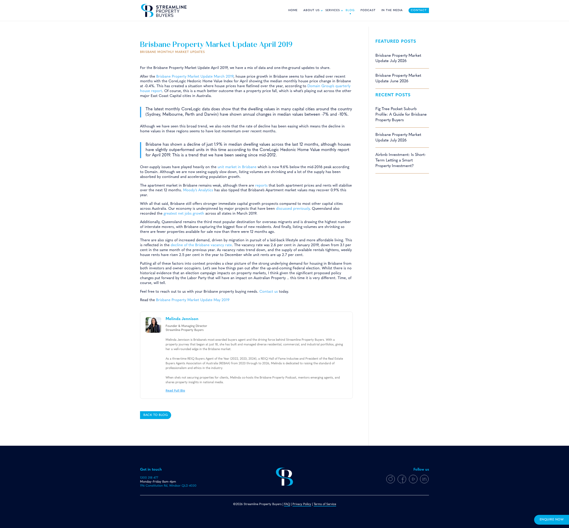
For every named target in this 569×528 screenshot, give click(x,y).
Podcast (368, 10)
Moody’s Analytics (198, 190)
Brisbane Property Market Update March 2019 (194, 77)
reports (261, 185)
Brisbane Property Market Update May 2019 (193, 300)
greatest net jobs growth (184, 214)
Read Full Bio (175, 390)
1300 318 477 (149, 478)
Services (332, 10)
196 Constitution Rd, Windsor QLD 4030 (168, 486)
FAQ (287, 504)
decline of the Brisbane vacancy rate (201, 245)
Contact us (268, 292)
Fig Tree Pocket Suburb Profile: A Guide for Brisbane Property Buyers (401, 114)
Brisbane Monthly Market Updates (172, 52)
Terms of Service (325, 504)
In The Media (392, 10)
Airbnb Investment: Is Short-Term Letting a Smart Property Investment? (400, 160)
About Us (311, 10)
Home (293, 10)
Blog (350, 10)
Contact (419, 10)
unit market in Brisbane (237, 167)
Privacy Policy (302, 504)
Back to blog (155, 415)
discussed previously (293, 209)
